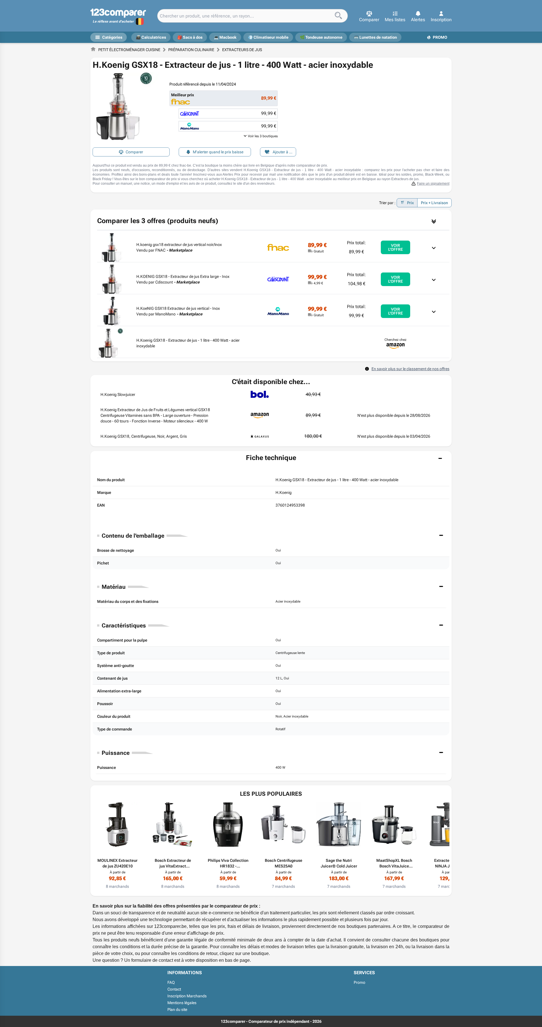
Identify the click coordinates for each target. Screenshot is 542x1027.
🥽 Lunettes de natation (375, 37)
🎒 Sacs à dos (189, 37)
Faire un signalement (433, 184)
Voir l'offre (395, 247)
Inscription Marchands (187, 996)
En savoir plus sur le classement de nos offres (410, 369)
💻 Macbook (225, 37)
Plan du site (177, 1009)
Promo (440, 37)
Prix (410, 202)
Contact (174, 989)
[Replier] (434, 247)
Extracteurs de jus (242, 49)
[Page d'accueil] (93, 50)
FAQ (171, 982)
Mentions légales (181, 1002)
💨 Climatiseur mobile (268, 37)
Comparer (134, 152)
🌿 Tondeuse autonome (321, 37)
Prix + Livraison (434, 202)
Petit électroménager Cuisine (129, 49)
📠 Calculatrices (151, 37)
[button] (369, 17)
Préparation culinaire (191, 49)
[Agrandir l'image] (126, 106)
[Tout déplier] (433, 221)
